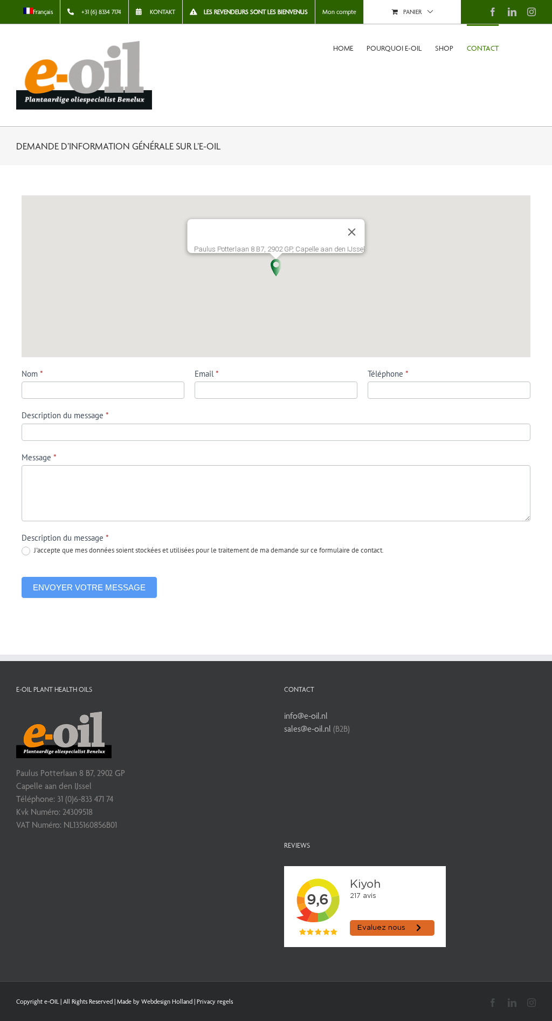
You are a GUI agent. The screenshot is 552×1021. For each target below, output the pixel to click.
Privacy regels (215, 1001)
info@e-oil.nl (306, 716)
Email (207, 374)
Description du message (65, 415)
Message (39, 457)
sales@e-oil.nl (307, 729)
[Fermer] (352, 232)
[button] (276, 268)
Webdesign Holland (166, 1001)
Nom (32, 374)
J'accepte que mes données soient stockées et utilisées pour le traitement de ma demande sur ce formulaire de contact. (208, 550)
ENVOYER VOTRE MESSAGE (89, 587)
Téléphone (388, 374)
